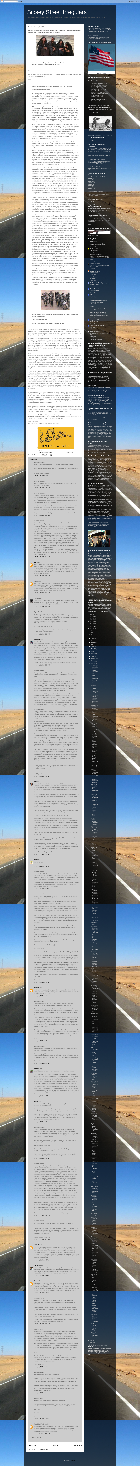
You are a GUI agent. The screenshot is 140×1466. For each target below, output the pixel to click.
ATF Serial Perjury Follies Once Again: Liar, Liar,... (94, 759)
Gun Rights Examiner (96, 339)
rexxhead (36, 1068)
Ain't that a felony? (94, 1022)
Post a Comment (36, 1437)
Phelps (36, 598)
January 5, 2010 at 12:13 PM (42, 634)
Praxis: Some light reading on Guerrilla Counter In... (94, 911)
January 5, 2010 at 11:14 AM (42, 575)
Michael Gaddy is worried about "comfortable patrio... (94, 1230)
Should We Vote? (94, 321)
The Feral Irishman (95, 249)
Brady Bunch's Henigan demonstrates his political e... (94, 1169)
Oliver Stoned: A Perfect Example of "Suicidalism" (94, 1127)
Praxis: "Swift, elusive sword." (93, 1152)
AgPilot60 (37, 1245)
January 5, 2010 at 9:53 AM (41, 475)
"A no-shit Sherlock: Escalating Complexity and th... (94, 1136)
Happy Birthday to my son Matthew (94, 971)
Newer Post (32, 1445)
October (93, 638)
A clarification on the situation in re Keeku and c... (94, 1008)
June (92, 651)
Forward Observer (95, 263)
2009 (91, 1340)
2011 (91, 626)
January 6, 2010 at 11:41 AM (42, 1323)
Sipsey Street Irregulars (57, 12)
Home (55, 1445)
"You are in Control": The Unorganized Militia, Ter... (94, 1278)
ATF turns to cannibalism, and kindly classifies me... (94, 1051)
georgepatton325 (94, 320)
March (93, 658)
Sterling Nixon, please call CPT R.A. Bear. (94, 855)
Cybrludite (37, 1265)
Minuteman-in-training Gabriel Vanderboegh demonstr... (94, 708)
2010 (91, 628)
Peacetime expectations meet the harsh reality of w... (94, 798)
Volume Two (91, 180)
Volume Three (91, 181)
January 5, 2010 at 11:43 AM (42, 606)
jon (35, 781)
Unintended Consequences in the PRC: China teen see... (94, 930)
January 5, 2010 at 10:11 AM (42, 487)
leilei (35, 859)
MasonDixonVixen (95, 331)
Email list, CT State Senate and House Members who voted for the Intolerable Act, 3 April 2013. (100, 168)
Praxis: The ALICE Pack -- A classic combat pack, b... (94, 1107)
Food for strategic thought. (94, 843)
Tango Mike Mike (94, 923)
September (94, 642)
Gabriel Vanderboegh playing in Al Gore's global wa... (94, 1247)
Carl (35, 562)
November (94, 635)
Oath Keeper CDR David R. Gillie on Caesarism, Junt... (94, 1189)
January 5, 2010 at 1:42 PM (41, 866)
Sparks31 (92, 306)
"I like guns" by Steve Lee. (94, 838)
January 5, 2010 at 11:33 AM (42, 592)
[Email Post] (51, 455)
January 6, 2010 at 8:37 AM (41, 1292)
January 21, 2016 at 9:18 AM (42, 1434)
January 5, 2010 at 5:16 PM (41, 982)
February (93, 661)
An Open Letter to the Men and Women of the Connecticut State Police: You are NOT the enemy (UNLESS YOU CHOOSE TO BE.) (99, 150)
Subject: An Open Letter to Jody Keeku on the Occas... (94, 998)
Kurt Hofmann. (95, 112)
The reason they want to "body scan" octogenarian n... (94, 1117)
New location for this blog (96, 302)
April (92, 656)
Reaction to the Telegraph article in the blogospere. (94, 1317)
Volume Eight (91, 188)
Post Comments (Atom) (42, 1449)
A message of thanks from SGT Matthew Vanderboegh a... (94, 699)
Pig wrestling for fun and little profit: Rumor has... (94, 1060)
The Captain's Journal (96, 254)
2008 (91, 1343)
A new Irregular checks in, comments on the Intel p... (94, 864)
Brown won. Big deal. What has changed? (94, 964)
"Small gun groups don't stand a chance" (94, 1239)
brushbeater (93, 241)
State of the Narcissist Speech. (94, 780)
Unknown (36, 987)
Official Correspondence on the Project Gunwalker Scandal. (98, 194)
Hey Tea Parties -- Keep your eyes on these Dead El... (94, 773)
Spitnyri (36, 1101)
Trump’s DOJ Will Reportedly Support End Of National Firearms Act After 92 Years (99, 258)
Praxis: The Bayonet (94, 766)
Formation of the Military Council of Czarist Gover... (94, 1084)
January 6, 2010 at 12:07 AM (42, 1239)
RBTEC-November (94, 290)
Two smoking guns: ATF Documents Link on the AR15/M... (94, 988)
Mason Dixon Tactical (96, 289)
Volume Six (91, 185)
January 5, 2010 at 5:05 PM (41, 888)
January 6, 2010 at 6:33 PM (41, 1393)
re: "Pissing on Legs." (94, 1214)
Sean (35, 581)
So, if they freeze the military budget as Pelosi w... (94, 718)
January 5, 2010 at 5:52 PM (41, 1063)
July (92, 649)
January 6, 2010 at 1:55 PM (41, 1367)
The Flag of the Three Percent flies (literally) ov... (94, 1262)
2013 (91, 621)
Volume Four (91, 182)
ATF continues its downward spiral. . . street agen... (94, 882)
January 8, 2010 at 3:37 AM (41, 1418)
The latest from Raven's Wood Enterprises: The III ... (94, 689)
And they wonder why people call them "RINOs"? (94, 1308)
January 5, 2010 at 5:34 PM (41, 1041)
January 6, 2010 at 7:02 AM (41, 1275)
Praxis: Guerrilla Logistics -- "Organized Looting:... (94, 892)
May (92, 653)
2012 (91, 624)
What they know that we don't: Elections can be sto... (94, 1198)
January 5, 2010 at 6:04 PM (41, 1122)
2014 (91, 619)
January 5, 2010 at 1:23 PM (41, 776)
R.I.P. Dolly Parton (94, 250)
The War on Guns (95, 271)
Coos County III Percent (97, 325)
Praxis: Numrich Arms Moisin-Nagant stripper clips (94, 1299)
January (93, 663)
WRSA (91, 294)
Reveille (99, 436)
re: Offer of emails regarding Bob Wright (94, 873)
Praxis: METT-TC (94, 814)
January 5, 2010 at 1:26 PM (41, 854)
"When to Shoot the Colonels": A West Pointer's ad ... (94, 1221)
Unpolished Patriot (39, 1424)
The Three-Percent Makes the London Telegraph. (94, 1327)
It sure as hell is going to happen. (98, 308)
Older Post (78, 1445)
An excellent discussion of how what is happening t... (94, 669)
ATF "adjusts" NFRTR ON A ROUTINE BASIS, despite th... (94, 1041)
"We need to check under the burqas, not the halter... (94, 1160)
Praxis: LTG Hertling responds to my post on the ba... (94, 726)
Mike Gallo (37, 639)
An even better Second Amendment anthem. (94, 821)
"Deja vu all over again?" (94, 848)
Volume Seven (92, 187)
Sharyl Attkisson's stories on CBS (97, 191)
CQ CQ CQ (92, 296)
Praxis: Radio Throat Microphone (94, 751)
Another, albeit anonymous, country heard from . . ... (94, 1288)
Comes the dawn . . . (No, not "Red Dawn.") (94, 1076)
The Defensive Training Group (98, 283)
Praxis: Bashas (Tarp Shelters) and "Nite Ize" (94, 744)
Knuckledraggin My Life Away (98, 300)
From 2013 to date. (93, 141)
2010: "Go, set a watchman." (94, 1335)
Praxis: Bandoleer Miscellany (94, 948)
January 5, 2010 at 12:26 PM (42, 665)
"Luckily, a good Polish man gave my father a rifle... (94, 679)
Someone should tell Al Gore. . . (94, 1270)
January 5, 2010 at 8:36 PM (41, 1158)
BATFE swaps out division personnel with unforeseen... (94, 1180)
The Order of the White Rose (98, 312)
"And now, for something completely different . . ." (94, 1144)
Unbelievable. (94, 1034)
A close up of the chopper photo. (94, 1255)
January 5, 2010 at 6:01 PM (41, 1096)
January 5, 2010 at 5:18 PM (41, 996)
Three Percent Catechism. (98, 91)
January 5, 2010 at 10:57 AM (42, 515)
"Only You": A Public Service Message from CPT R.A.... (94, 808)
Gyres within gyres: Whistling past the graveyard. (94, 1016)
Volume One (91, 178)
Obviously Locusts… (95, 284)
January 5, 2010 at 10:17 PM (42, 1215)
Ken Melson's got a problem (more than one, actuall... (94, 1097)
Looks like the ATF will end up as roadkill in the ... (94, 734)
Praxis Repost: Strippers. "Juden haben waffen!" (94, 940)
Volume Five (91, 184)
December (94, 631)
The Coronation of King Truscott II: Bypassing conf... (94, 830)
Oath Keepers (94, 277)
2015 (91, 616)
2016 (91, 614)
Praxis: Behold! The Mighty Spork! (94, 1068)
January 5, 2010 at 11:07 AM (42, 556)
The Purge (92, 327)
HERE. (93, 201)
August (93, 646)
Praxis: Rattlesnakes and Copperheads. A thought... (94, 901)
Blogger (73, 1460)
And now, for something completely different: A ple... (94, 1028)
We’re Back (93, 278)
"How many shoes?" (94, 1090)
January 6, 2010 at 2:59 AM (41, 1260)
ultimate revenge (94, 272)
